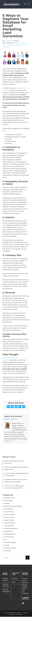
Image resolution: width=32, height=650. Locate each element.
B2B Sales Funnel (19, 43)
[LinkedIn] (23, 603)
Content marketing (9, 514)
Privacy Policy (19, 614)
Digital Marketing (18, 45)
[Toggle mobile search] (25, 4)
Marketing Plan (8, 531)
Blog (13, 582)
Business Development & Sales (13, 506)
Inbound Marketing (9, 523)
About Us (15, 578)
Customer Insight (9, 517)
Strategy (6, 545)
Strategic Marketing (10, 542)
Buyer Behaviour (9, 509)
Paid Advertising (9, 537)
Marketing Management (11, 528)
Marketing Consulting (6, 585)
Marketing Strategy (9, 534)
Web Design (7, 551)
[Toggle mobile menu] (28, 4)
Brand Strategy (8, 500)
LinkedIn (12, 441)
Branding (6, 503)
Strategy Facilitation (10, 548)
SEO (5, 539)
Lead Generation (9, 525)
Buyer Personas (8, 45)
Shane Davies (9, 40)
